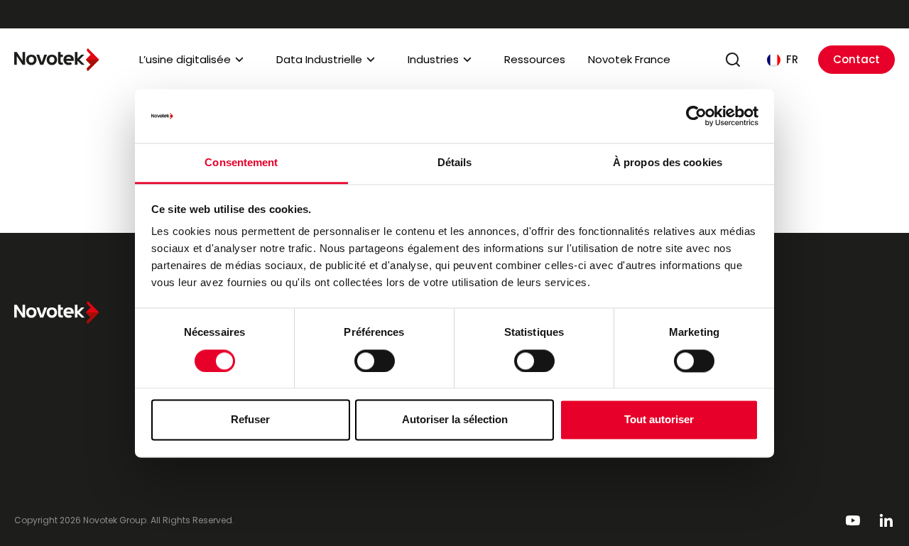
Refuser (250, 420)
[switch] (374, 360)
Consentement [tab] (241, 163)
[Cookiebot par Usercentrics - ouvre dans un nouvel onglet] (696, 115)
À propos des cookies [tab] (667, 163)
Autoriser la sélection (455, 420)
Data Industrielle (319, 59)
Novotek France (629, 59)
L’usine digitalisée (185, 59)
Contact (856, 59)
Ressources (534, 59)
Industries (433, 59)
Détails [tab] (454, 163)
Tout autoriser (659, 420)
